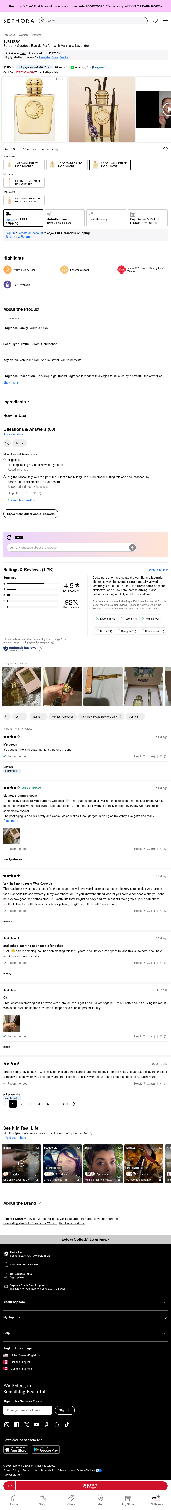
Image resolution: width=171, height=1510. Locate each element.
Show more (10, 382)
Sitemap (62, 1470)
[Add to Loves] (165, 149)
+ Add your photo (14, 1138)
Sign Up (64, 1410)
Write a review (158, 570)
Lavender (44, 57)
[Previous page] (4, 1104)
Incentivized (11, 770)
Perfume (36, 34)
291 (65, 1104)
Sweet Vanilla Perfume (43, 1219)
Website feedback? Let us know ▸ (85, 1239)
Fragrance (9, 34)
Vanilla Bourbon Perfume (76, 1219)
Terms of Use (30, 1470)
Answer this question (21, 500)
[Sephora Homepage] (18, 20)
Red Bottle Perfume (72, 1223)
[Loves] (155, 21)
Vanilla (64, 57)
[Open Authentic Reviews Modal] (40, 649)
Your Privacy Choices (83, 1470)
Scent (55, 57)
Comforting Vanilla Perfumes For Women (30, 1223)
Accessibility (48, 1470)
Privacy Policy (11, 1470)
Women (23, 34)
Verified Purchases (62, 716)
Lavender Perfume (106, 1219)
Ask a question (37, 53)
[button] (66, 67)
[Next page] (74, 1104)
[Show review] (21, 686)
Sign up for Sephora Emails (22, 1401)
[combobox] (93, 20)
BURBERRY (11, 41)
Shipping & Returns (18, 236)
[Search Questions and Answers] (7, 443)
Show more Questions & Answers (31, 514)
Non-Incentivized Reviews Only (99, 716)
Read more (10, 820)
